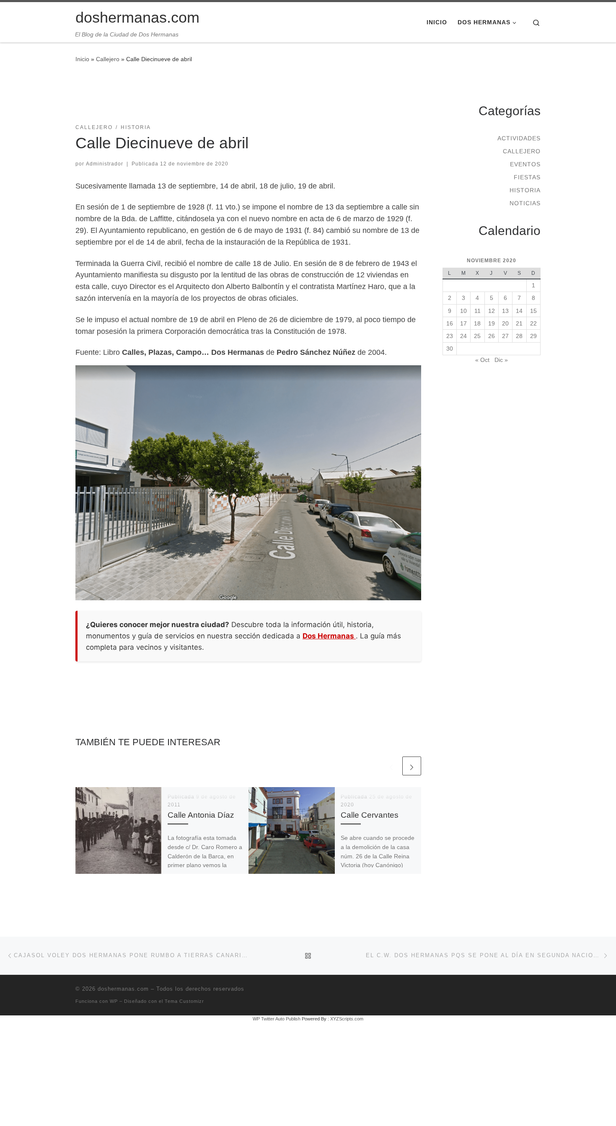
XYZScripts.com (346, 1018)
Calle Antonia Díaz (201, 814)
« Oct (482, 359)
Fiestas (527, 177)
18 (477, 323)
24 (463, 336)
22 (533, 323)
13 (505, 310)
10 (463, 310)
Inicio (82, 59)
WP (114, 1001)
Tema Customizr (184, 1001)
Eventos (525, 164)
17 (463, 323)
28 (519, 336)
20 (505, 323)
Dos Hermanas (329, 636)
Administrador (104, 164)
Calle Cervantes (370, 814)
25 (477, 336)
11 (477, 310)
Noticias (525, 203)
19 (491, 323)
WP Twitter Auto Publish (276, 1018)
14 (519, 310)
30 (449, 348)
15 (533, 310)
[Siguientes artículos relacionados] (411, 766)
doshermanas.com (123, 989)
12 (491, 310)
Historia (525, 190)
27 (505, 336)
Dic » (501, 359)
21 (519, 323)
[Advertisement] (248, 98)
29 (533, 336)
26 (491, 336)
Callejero (107, 59)
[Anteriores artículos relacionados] (391, 766)
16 (449, 323)
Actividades (519, 138)
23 (449, 336)
